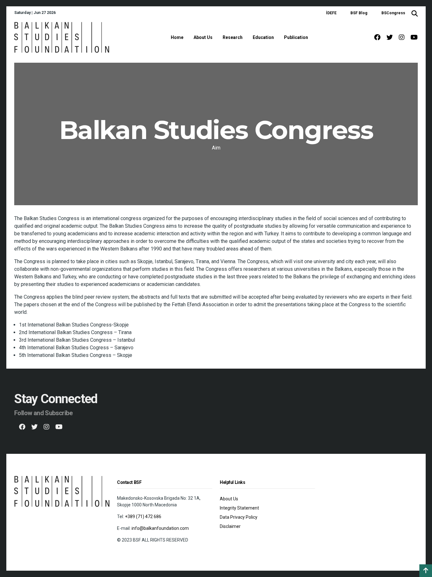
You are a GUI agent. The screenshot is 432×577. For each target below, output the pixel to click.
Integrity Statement (239, 507)
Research (233, 37)
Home (177, 37)
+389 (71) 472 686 (143, 516)
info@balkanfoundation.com (160, 528)
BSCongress (393, 12)
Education (263, 37)
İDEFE (331, 12)
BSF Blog (358, 12)
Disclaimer (230, 526)
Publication (296, 37)
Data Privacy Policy (238, 517)
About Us (203, 37)
